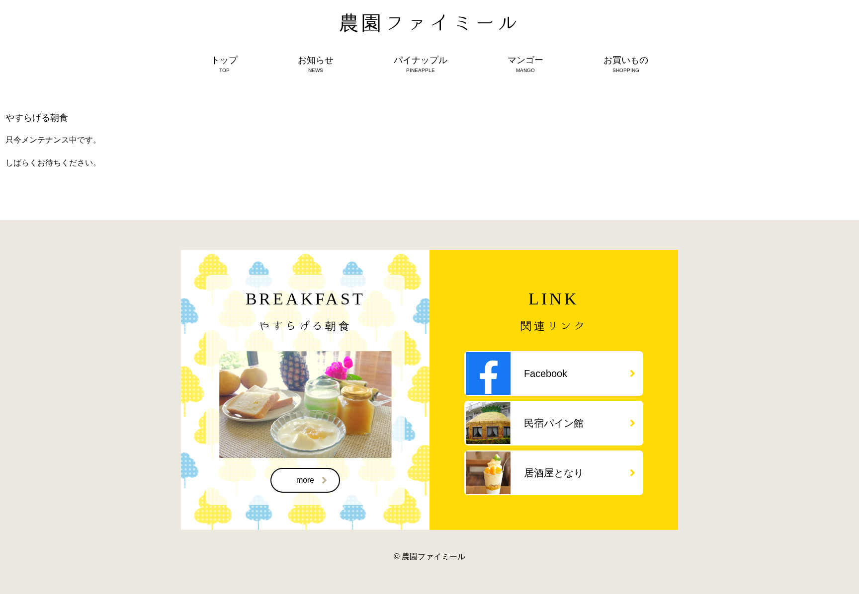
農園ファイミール (429, 22)
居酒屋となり (554, 472)
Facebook (545, 373)
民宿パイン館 (554, 423)
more (305, 480)
